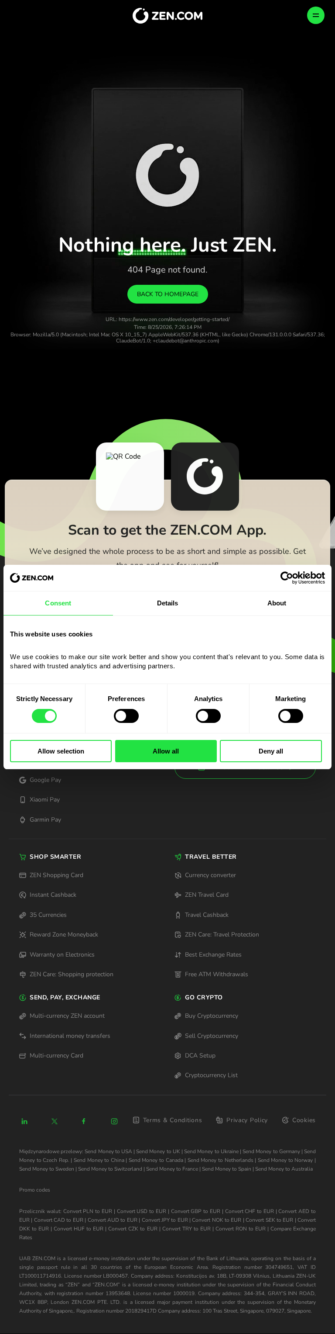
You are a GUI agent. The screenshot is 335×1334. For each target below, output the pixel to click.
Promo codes (34, 1189)
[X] (54, 1121)
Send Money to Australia (284, 1168)
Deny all (271, 751)
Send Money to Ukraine (211, 1151)
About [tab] (277, 603)
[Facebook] (84, 1121)
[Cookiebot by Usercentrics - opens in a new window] (287, 577)
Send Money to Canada (156, 1160)
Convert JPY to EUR (165, 1219)
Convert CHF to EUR (249, 1211)
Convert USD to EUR (141, 1211)
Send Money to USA (108, 1151)
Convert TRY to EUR (186, 1228)
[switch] (126, 716)
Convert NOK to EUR (216, 1219)
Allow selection (61, 751)
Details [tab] (167, 603)
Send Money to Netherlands (220, 1160)
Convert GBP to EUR (195, 1211)
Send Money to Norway (285, 1160)
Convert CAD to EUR (58, 1219)
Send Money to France (172, 1168)
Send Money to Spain (226, 1168)
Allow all (166, 751)
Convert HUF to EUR (78, 1228)
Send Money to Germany (271, 1151)
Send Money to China (99, 1160)
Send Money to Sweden (46, 1168)
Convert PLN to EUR (87, 1211)
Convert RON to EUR (240, 1228)
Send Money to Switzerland (110, 1168)
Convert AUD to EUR (112, 1219)
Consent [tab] (58, 603)
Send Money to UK (158, 1151)
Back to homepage (167, 294)
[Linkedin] (24, 1121)
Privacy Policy (247, 1120)
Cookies (304, 1120)
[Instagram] (114, 1121)
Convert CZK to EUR (132, 1228)
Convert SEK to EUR (269, 1219)
